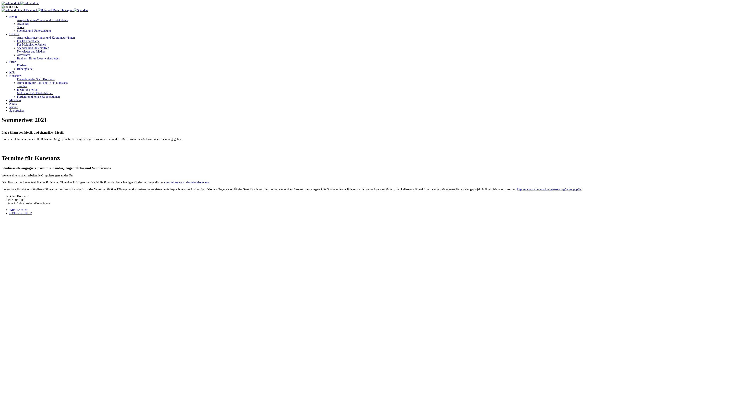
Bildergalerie (25, 68)
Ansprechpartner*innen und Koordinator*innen (46, 37)
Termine (22, 86)
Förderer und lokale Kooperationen (38, 96)
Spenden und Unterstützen (33, 48)
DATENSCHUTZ (20, 213)
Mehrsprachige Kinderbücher (35, 93)
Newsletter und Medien (31, 51)
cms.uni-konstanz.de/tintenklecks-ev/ (186, 182)
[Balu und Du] (11, 3)
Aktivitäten (23, 55)
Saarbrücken (16, 110)
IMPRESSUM (18, 209)
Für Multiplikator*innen (31, 44)
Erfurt (12, 62)
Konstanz (15, 75)
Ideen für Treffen (27, 89)
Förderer (22, 65)
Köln (12, 72)
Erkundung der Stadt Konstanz (36, 79)
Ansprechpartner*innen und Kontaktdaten (42, 20)
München (15, 100)
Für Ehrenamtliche (28, 41)
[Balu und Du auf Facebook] (20, 10)
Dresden (14, 34)
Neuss (13, 103)
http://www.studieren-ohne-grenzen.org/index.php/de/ (549, 189)
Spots (20, 27)
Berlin (13, 16)
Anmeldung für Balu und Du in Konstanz (42, 82)
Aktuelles (23, 23)
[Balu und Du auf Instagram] (56, 10)
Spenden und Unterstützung (34, 30)
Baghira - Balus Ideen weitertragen (38, 58)
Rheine (13, 107)
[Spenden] (81, 10)
